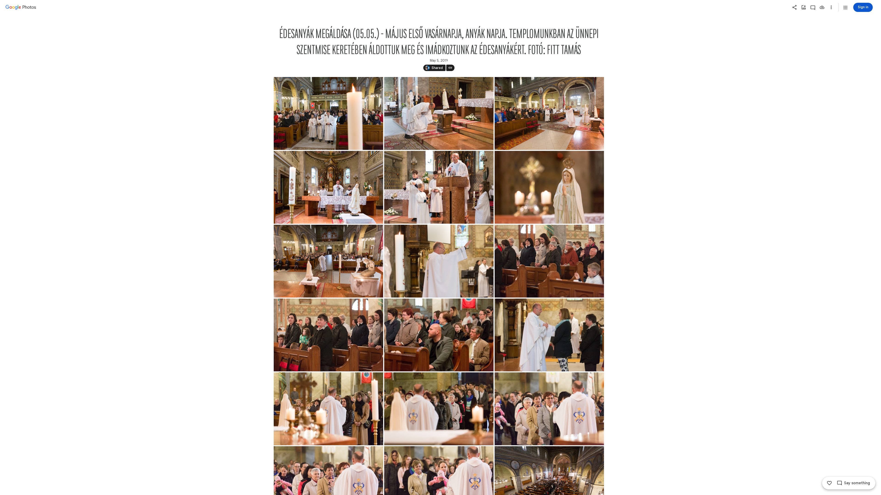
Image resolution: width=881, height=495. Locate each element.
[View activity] (812, 7)
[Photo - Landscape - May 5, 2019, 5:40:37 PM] (328, 261)
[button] (845, 7)
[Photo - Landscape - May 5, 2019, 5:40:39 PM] (438, 335)
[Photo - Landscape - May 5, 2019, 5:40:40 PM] (328, 113)
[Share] (794, 7)
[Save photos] (822, 7)
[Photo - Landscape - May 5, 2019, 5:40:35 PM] (328, 408)
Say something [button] (857, 483)
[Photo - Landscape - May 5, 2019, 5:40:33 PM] (328, 335)
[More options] (831, 7)
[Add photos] (803, 7)
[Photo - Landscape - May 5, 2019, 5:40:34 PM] (549, 187)
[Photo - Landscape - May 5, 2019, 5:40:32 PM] (549, 113)
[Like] (829, 483)
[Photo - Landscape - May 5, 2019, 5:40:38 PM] (549, 335)
